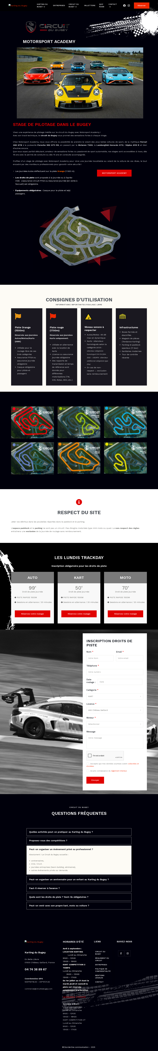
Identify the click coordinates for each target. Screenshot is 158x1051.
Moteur (91, 717)
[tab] (79, 832)
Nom (89, 652)
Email (120, 652)
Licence (91, 704)
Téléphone (92, 665)
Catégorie (92, 690)
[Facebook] (124, 5)
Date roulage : (91, 680)
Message (90, 731)
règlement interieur (119, 771)
